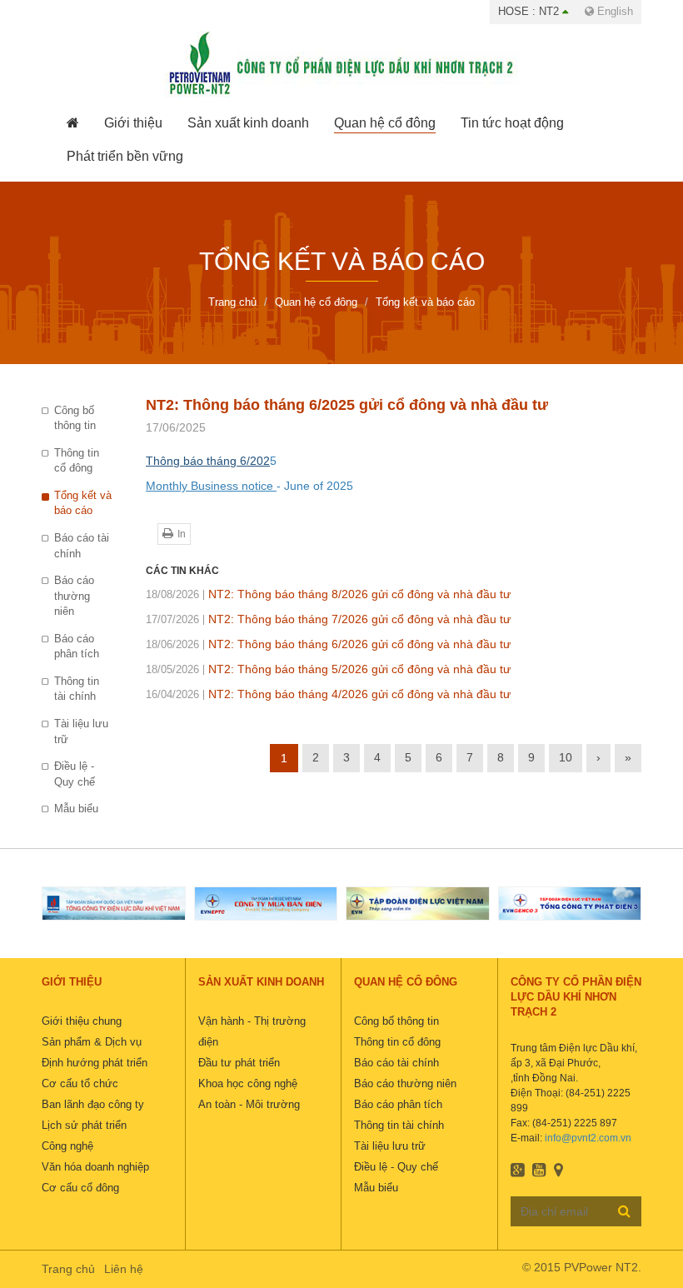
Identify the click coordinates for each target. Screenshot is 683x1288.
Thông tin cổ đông (76, 461)
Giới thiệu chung (82, 1021)
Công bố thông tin (75, 418)
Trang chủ (68, 1269)
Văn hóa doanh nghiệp (95, 1167)
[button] (133, 123)
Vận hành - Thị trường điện (252, 1031)
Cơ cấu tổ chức (80, 1083)
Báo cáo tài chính (81, 546)
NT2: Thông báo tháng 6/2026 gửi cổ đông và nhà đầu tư (328, 644)
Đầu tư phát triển (239, 1062)
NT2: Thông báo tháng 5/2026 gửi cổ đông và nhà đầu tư (328, 669)
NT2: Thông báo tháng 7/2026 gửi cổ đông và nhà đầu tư (328, 619)
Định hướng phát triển (94, 1062)
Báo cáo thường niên (74, 595)
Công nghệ (67, 1146)
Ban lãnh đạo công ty (93, 1104)
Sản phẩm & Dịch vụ (92, 1042)
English (613, 11)
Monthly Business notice (211, 485)
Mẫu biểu (76, 808)
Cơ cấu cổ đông (80, 1187)
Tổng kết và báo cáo (83, 503)
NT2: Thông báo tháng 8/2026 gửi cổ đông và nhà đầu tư (328, 594)
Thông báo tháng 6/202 (208, 460)
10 (565, 757)
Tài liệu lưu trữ (81, 731)
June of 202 (313, 485)
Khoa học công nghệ (247, 1083)
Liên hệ (123, 1269)
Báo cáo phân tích (76, 646)
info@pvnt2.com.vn (588, 1138)
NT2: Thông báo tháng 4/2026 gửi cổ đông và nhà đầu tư (328, 694)
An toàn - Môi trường (249, 1104)
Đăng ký (624, 1210)
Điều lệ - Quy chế (74, 774)
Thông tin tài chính (76, 689)
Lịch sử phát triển (84, 1125)
